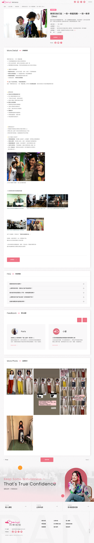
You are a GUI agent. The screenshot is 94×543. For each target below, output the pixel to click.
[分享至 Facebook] (55, 43)
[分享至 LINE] (58, 43)
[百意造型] (20, 523)
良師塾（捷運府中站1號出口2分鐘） (65, 30)
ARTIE (21, 535)
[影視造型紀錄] (78, 506)
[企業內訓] (47, 506)
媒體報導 (44, 527)
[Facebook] (75, 2)
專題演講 (44, 523)
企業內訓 (56, 520)
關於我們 (56, 527)
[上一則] (6, 459)
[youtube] (84, 2)
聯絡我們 (68, 527)
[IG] (81, 2)
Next (85, 320)
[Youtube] (21, 532)
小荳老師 (59, 32)
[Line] (78, 2)
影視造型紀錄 (69, 523)
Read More (13, 345)
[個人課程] (15, 506)
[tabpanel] (25, 23)
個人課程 (68, 520)
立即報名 (55, 37)
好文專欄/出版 (57, 523)
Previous (79, 320)
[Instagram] (19, 532)
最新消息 (44, 520)
